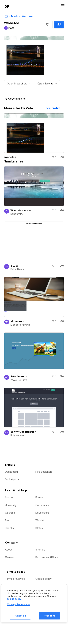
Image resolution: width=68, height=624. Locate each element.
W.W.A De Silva (18, 380)
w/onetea (10, 157)
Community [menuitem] (42, 505)
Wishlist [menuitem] (39, 520)
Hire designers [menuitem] (43, 471)
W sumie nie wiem (21, 210)
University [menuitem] (11, 505)
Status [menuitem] (39, 528)
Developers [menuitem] (42, 512)
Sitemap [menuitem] (40, 549)
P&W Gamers (18, 376)
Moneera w (17, 321)
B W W (14, 265)
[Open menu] (63, 6)
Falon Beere (17, 269)
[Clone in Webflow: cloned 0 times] (59, 24)
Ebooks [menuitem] (9, 528)
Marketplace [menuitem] (12, 479)
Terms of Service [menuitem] (15, 578)
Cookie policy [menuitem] (43, 578)
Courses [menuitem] (10, 512)
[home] (7, 7)
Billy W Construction (23, 431)
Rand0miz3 (16, 214)
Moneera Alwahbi (20, 324)
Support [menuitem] (9, 497)
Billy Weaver (17, 435)
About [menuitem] (8, 549)
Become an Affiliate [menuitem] (46, 557)
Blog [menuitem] (7, 520)
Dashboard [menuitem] (11, 471)
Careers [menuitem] (9, 557)
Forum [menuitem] (39, 497)
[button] (48, 24)
